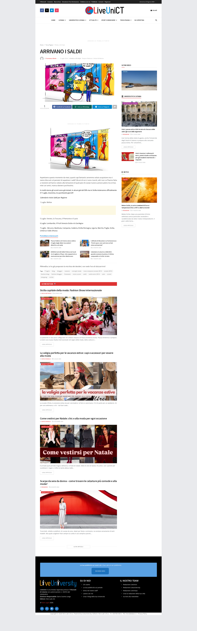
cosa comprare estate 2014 (93, 271)
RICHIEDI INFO (100, 571)
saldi (84, 274)
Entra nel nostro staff (90, 590)
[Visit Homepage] (104, 10)
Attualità (93, 20)
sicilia (51, 277)
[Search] (156, 20)
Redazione (44, 487)
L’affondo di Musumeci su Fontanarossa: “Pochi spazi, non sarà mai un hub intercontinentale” (104, 243)
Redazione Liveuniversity (131, 587)
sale (103, 274)
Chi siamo (86, 584)
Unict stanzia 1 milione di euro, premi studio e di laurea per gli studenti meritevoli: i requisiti (146, 156)
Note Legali (45, 603)
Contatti (100, 2)
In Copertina (139, 20)
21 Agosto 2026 (56, 258)
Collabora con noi (85, 2)
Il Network (43, 2)
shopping (44, 277)
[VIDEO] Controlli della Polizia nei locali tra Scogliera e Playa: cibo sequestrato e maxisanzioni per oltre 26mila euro (64, 254)
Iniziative (50, 2)
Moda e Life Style (60, 45)
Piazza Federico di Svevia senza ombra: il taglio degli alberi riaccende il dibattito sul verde (63, 243)
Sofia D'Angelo (46, 359)
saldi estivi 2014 (94, 274)
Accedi (154, 10)
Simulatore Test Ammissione (70, 2)
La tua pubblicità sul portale (93, 587)
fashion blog (45, 274)
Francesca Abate (51, 58)
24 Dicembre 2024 (58, 421)
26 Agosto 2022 (54, 487)
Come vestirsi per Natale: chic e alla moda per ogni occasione (73, 418)
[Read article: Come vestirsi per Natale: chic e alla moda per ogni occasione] (78, 444)
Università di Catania (76, 20)
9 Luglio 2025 (57, 359)
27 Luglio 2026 (141, 162)
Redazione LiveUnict (130, 584)
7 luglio (47, 271)
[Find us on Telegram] (52, 10)
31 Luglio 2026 (136, 134)
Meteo (125, 179)
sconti (109, 274)
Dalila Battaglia (46, 293)
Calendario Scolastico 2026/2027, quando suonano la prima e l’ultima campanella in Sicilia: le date (102, 254)
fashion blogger (57, 274)
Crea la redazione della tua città (134, 594)
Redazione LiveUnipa (130, 590)
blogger (59, 271)
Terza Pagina (125, 20)
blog (53, 271)
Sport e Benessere (108, 20)
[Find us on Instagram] (57, 10)
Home (53, 20)
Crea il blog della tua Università (94, 597)
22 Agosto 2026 (56, 247)
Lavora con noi (88, 594)
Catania (61, 20)
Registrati (107, 2)
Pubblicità (94, 2)
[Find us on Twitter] (47, 10)
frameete (67, 274)
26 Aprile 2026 (58, 293)
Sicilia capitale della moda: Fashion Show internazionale (71, 290)
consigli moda (76, 271)
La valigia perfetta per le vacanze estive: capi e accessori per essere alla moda (76, 354)
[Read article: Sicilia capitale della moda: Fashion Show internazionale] (78, 316)
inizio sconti (77, 274)
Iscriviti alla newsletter (131, 597)
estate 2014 (108, 271)
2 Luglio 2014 (64, 58)
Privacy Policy (142, 614)
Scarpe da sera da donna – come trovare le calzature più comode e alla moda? (78, 482)
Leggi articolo (48, 344)
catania (67, 271)
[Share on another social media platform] (114, 107)
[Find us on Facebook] (42, 10)
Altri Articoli (78, 546)
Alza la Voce (57, 2)
